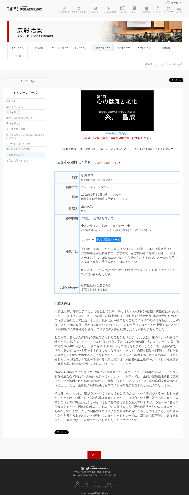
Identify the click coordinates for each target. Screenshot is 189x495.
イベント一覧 (17, 47)
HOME (148, 64)
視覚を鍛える (13, 123)
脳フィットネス (14, 106)
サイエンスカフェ (60, 47)
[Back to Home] (24, 8)
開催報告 (166, 47)
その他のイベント (145, 47)
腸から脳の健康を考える (19, 117)
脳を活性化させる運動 (18, 149)
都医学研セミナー (102, 47)
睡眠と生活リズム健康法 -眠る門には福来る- (25, 136)
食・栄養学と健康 (15, 129)
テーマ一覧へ (28, 81)
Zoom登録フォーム (108, 239)
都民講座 (39, 47)
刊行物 (18, 55)
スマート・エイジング (18, 143)
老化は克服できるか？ (18, 160)
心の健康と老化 (14, 155)
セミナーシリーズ (171, 64)
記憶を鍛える (13, 112)
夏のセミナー (124, 47)
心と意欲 (11, 101)
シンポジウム (81, 47)
